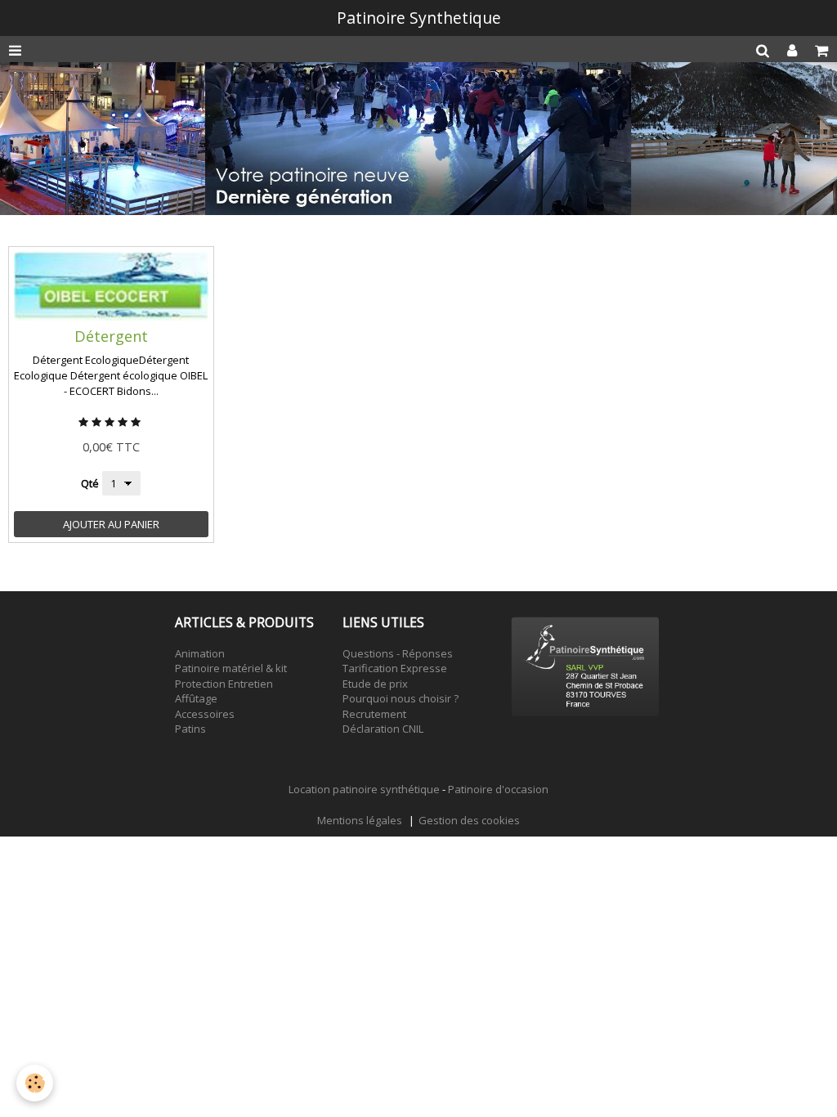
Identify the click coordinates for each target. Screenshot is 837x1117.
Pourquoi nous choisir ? (400, 698)
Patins (190, 728)
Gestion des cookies (469, 820)
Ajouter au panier (111, 524)
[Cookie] (34, 1083)
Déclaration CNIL (382, 728)
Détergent (111, 336)
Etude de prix (375, 683)
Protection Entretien (224, 683)
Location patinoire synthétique (364, 789)
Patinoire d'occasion (498, 789)
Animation (200, 653)
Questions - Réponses (397, 653)
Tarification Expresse (394, 668)
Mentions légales (359, 820)
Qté (90, 483)
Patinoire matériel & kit (231, 668)
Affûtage (196, 698)
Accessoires (205, 714)
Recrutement (374, 714)
